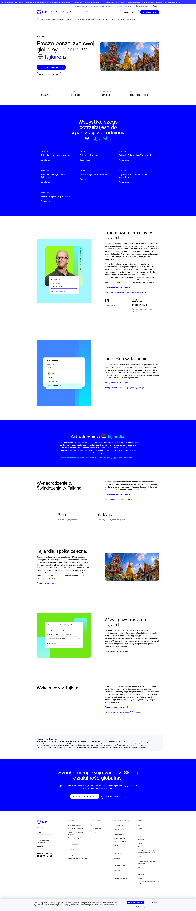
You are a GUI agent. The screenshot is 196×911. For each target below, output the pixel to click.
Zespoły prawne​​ (119, 838)
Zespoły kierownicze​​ (121, 849)
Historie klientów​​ (120, 875)
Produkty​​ (54, 12)
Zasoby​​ (99, 12)
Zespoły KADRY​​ (119, 834)
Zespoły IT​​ (117, 845)
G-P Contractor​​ (96, 828)
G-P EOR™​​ (94, 825)
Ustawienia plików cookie (144, 907)
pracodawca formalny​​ (75, 825)
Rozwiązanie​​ (67, 12)
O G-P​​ (140, 825)
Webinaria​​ (141, 874)
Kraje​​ (78, 12)
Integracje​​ (71, 849)
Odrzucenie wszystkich (154, 902)
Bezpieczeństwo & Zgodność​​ (77, 858)
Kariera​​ (140, 828)
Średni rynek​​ (118, 862)
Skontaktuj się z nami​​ (44, 849)
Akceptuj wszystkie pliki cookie (135, 902)
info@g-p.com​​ (41, 842)
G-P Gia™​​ (94, 832)
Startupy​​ (117, 858)
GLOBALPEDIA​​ (119, 825)
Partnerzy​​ (88, 12)
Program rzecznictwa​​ (121, 878)
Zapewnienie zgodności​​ (75, 828)
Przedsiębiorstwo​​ (120, 865)
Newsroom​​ (141, 839)
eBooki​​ (140, 878)
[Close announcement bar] (179, 2)
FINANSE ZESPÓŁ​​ (120, 841)
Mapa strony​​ (142, 847)
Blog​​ (139, 867)
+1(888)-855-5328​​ (43, 840)
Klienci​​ (140, 832)
